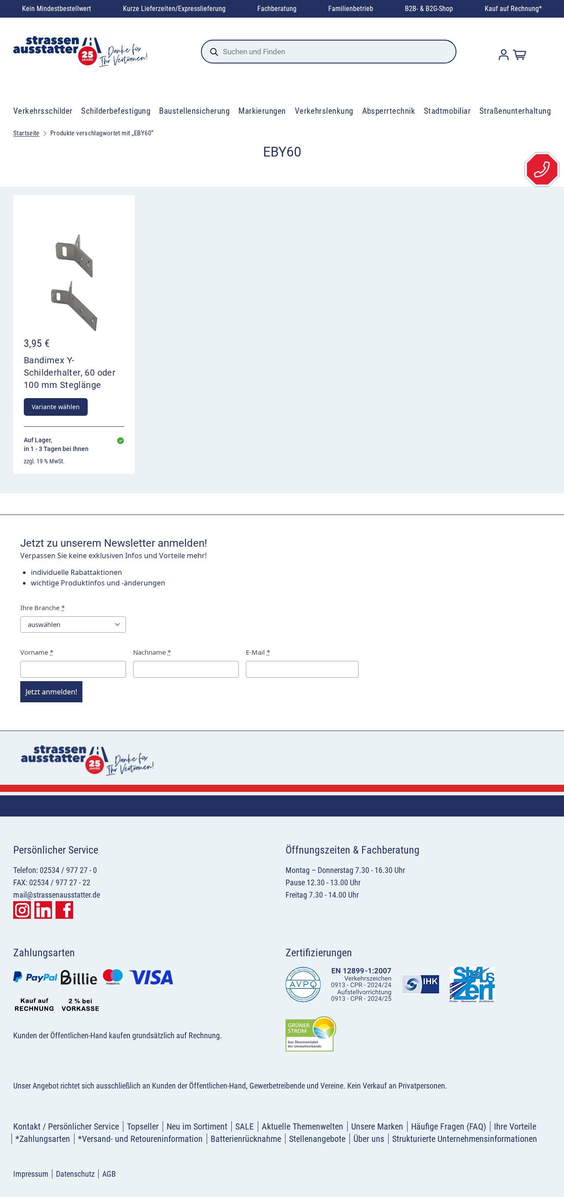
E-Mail (258, 652)
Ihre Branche (42, 607)
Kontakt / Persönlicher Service (66, 1126)
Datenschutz (75, 1173)
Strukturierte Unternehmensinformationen (464, 1139)
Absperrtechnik (389, 111)
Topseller (143, 1126)
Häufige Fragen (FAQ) (448, 1126)
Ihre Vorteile (515, 1126)
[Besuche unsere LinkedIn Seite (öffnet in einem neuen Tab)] (43, 910)
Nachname (152, 652)
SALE (244, 1126)
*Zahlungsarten (42, 1139)
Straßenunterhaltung (515, 111)
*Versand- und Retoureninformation (140, 1139)
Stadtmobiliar (447, 111)
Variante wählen (56, 407)
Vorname (36, 652)
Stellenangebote (317, 1139)
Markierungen (262, 111)
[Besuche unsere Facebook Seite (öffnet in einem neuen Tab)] (64, 910)
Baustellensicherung (194, 111)
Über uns (368, 1139)
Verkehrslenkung (324, 111)
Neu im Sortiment (197, 1126)
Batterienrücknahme (246, 1139)
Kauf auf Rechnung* (513, 8)
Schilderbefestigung (115, 111)
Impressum (30, 1173)
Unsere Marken (377, 1126)
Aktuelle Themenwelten (302, 1126)
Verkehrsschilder (43, 111)
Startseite (26, 133)
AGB (109, 1173)
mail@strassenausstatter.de (56, 894)
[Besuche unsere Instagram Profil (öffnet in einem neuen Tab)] (22, 910)
